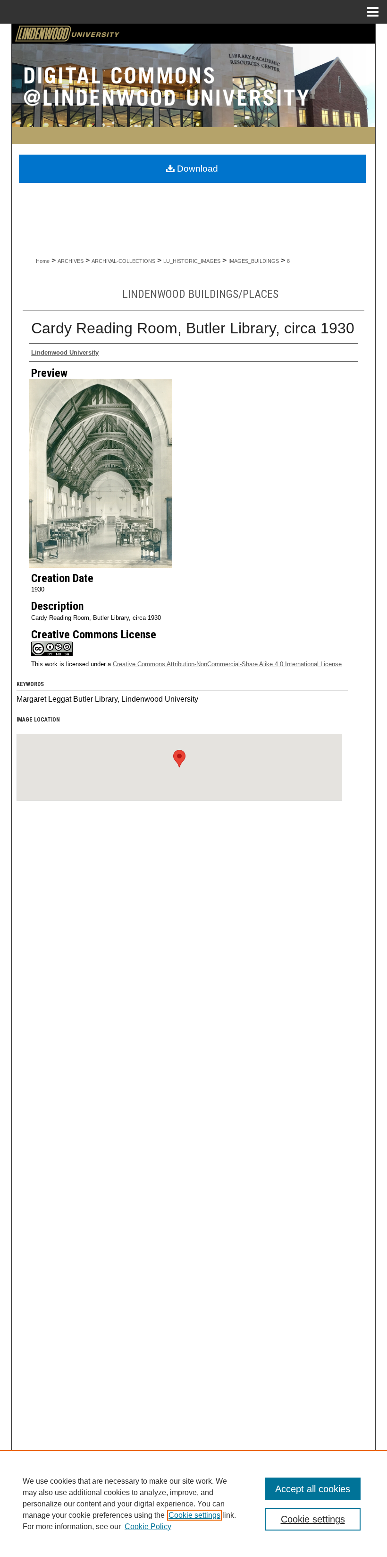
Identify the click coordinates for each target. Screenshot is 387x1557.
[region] (193, 1503)
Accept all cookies (312, 1489)
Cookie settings (194, 1515)
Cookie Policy (148, 1526)
